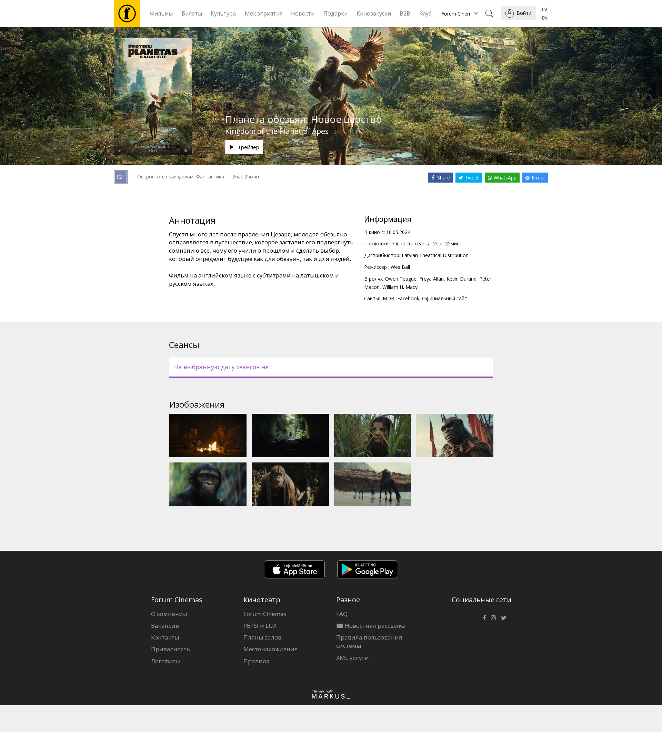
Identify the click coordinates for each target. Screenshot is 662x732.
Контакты (165, 637)
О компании (169, 614)
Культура (223, 13)
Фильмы (161, 13)
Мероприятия (263, 13)
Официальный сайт (444, 298)
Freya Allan (431, 278)
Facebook (408, 298)
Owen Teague (401, 278)
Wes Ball (400, 267)
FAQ (342, 614)
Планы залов (262, 637)
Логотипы (166, 661)
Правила (256, 661)
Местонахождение (270, 649)
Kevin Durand (462, 278)
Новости (302, 13)
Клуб (425, 13)
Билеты (192, 13)
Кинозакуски (374, 13)
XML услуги (352, 658)
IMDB (387, 298)
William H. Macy (400, 287)
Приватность (170, 649)
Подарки (335, 13)
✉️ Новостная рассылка (370, 625)
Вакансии (165, 625)
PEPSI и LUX (260, 625)
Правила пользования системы (369, 641)
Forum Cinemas (265, 614)
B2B (405, 13)
